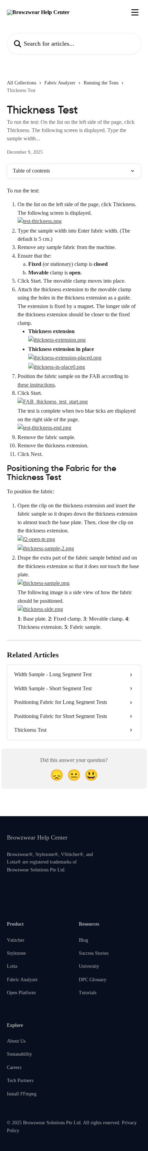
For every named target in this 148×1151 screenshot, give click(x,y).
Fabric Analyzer (59, 82)
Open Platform (21, 992)
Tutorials (87, 992)
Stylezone (16, 953)
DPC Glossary (92, 979)
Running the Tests (101, 82)
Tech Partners (20, 1080)
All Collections (21, 82)
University (89, 966)
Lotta (12, 966)
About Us (16, 1041)
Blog (83, 940)
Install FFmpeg (21, 1093)
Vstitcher (15, 940)
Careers (14, 1067)
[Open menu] (135, 12)
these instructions (36, 385)
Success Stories (93, 953)
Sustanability (19, 1054)
